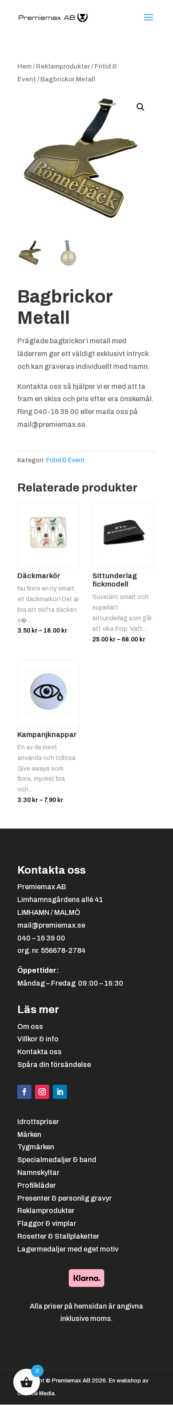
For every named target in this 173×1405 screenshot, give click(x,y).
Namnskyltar (38, 1172)
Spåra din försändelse (54, 1064)
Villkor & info (38, 1039)
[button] (141, 107)
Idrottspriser (38, 1121)
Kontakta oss (39, 1052)
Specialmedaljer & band (56, 1159)
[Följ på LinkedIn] (60, 1092)
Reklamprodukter (63, 66)
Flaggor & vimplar (46, 1223)
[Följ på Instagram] (42, 1092)
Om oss (30, 1026)
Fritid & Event (65, 460)
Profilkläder (36, 1185)
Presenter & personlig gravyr (64, 1198)
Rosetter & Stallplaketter (58, 1236)
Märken (29, 1134)
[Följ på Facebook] (24, 1092)
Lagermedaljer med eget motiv (67, 1249)
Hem (24, 66)
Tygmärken (35, 1147)
